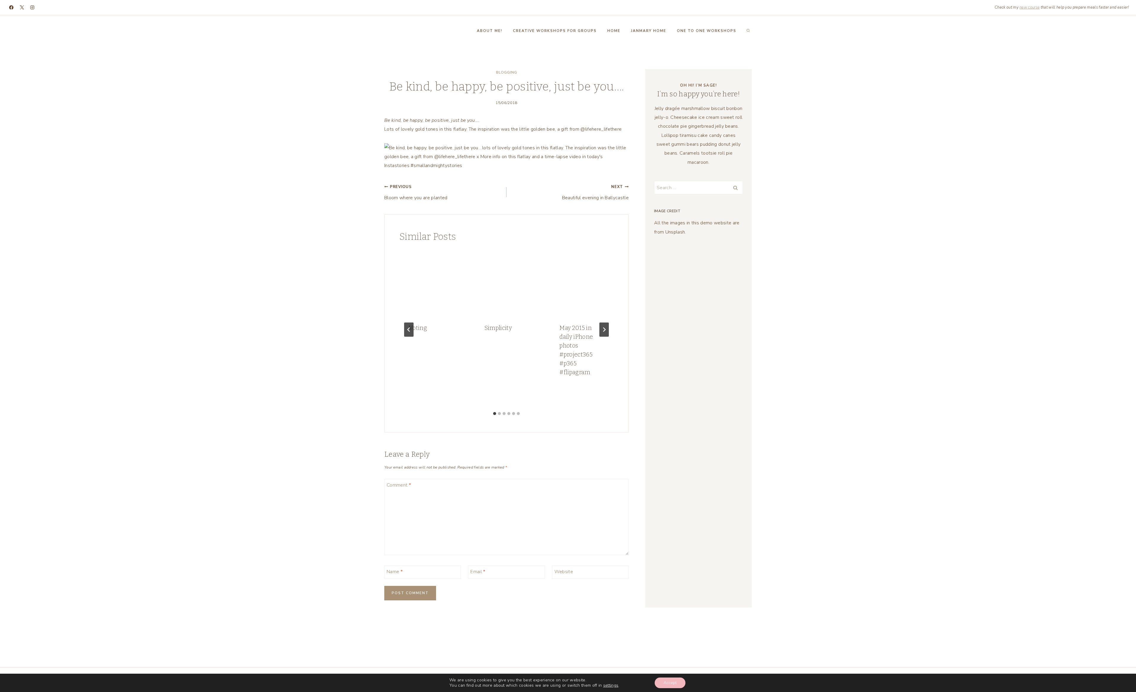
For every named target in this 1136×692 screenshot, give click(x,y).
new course (1029, 7)
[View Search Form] (748, 30)
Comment (399, 485)
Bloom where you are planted (416, 192)
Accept (670, 682)
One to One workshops (706, 30)
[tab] (494, 413)
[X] (22, 7)
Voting (418, 327)
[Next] (604, 329)
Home (613, 30)
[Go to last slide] (409, 329)
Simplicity (498, 327)
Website (563, 571)
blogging (506, 72)
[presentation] (431, 282)
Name (395, 571)
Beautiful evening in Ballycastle (595, 192)
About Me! (489, 30)
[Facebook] (11, 7)
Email (477, 571)
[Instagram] (32, 7)
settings (611, 685)
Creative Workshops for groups (555, 30)
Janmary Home (648, 30)
